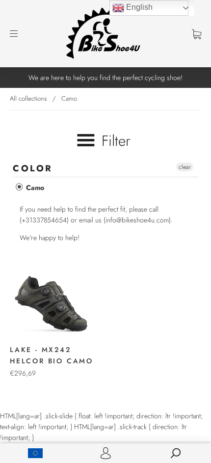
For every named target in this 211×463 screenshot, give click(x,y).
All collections (28, 98)
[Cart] (196, 33)
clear (185, 167)
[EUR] (35, 453)
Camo (34, 187)
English (138, 7)
